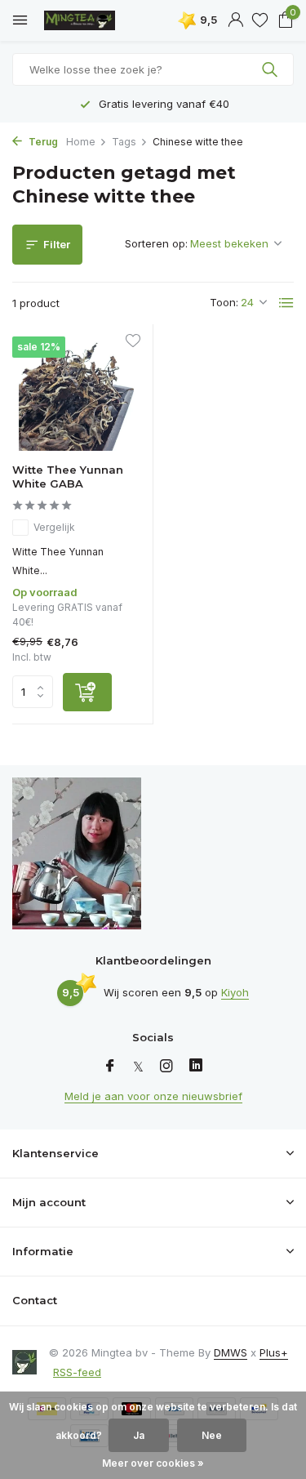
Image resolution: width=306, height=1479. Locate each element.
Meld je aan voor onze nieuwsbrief (153, 1096)
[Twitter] (138, 1066)
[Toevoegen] (87, 692)
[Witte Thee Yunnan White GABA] (76, 393)
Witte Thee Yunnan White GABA (67, 476)
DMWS (230, 1352)
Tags (124, 142)
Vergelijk (54, 527)
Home (80, 142)
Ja (138, 1435)
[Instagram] (166, 1066)
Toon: (224, 302)
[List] (286, 303)
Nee (212, 1435)
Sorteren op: (156, 243)
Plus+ (273, 1352)
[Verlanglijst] (259, 20)
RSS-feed (77, 1372)
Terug (42, 142)
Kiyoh (235, 992)
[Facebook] (110, 1066)
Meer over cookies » (153, 1463)
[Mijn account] (235, 20)
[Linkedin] (195, 1066)
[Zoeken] (271, 69)
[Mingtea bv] (85, 20)
